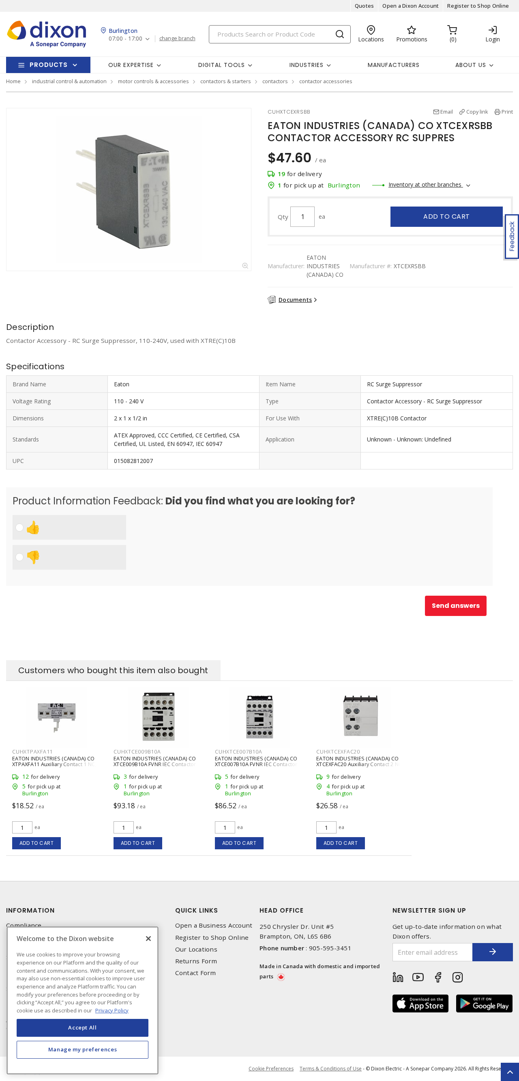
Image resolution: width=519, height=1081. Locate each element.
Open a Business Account (214, 925)
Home (13, 81)
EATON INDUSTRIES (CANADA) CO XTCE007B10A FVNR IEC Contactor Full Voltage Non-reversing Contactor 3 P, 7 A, (256, 767)
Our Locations (196, 949)
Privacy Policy (112, 1010)
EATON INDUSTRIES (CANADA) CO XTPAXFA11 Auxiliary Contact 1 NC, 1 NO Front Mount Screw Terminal (56, 764)
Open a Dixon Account (410, 5)
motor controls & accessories (153, 81)
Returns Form (196, 961)
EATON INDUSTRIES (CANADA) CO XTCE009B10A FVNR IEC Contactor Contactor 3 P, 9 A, (155, 764)
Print (507, 111)
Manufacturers (394, 65)
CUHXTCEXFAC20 (338, 751)
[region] (82, 1000)
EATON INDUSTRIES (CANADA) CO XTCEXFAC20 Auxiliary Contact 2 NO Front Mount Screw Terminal (359, 764)
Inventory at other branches (425, 184)
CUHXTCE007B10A (238, 751)
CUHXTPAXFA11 (32, 751)
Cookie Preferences (271, 1068)
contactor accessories (325, 81)
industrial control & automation (69, 81)
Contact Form (195, 973)
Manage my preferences (82, 1049)
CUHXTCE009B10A (137, 751)
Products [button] (49, 64)
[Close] (148, 938)
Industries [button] (307, 65)
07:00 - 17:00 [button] (125, 38)
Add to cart (446, 216)
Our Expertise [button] (131, 65)
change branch (177, 38)
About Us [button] (470, 65)
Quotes (364, 5)
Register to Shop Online (478, 5)
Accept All (82, 1027)
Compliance (24, 925)
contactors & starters (225, 81)
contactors (275, 81)
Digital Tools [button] (221, 65)
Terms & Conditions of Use (331, 1068)
